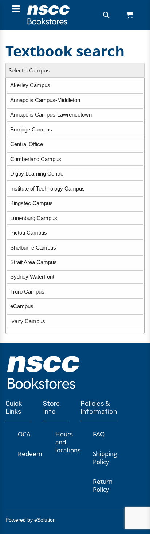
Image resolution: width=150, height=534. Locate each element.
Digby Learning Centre (36, 173)
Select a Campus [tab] (29, 70)
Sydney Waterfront (32, 277)
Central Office (26, 144)
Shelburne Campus (33, 247)
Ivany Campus (27, 321)
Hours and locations (67, 442)
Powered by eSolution (30, 520)
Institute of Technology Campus (47, 188)
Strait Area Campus (33, 262)
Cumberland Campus (35, 159)
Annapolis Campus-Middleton (45, 100)
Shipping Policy (105, 457)
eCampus (21, 306)
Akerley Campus (30, 85)
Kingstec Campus (31, 203)
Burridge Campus (31, 129)
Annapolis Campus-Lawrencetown (51, 114)
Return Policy (102, 485)
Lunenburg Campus (33, 218)
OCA (24, 434)
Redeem (30, 453)
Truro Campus (27, 291)
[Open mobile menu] (14, 9)
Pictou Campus (28, 232)
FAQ (99, 434)
